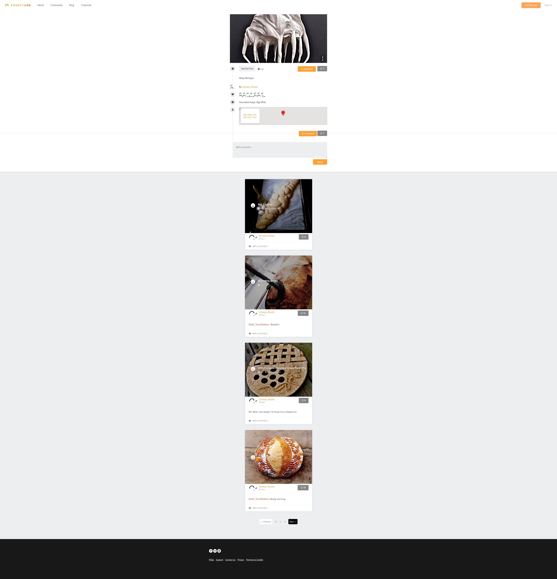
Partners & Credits (254, 559)
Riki (250, 411)
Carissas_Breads (250, 86)
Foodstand (17, 5)
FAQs (211, 559)
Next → (293, 521)
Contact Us (230, 559)
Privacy (240, 559)
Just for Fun (247, 68)
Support (219, 559)
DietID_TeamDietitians (259, 324)
